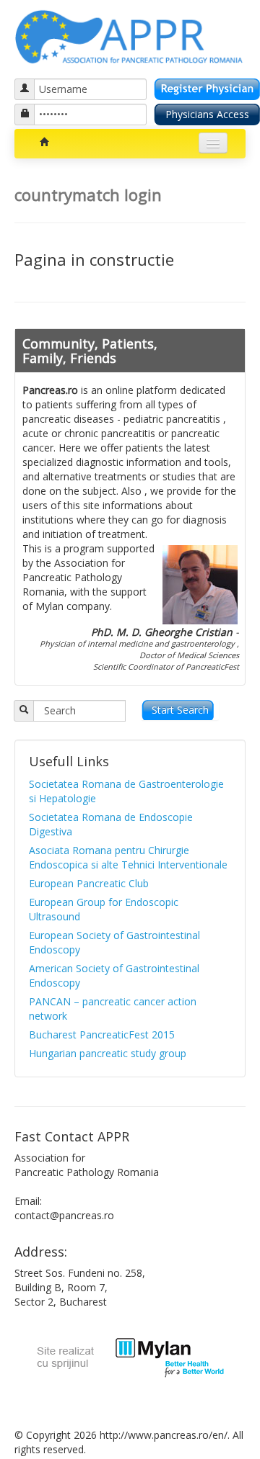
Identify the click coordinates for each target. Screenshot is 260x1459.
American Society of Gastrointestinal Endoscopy (114, 975)
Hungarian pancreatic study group (107, 1053)
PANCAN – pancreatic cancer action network (112, 1009)
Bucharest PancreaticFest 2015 (102, 1034)
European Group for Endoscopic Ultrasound (103, 909)
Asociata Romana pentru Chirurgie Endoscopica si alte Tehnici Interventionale (128, 857)
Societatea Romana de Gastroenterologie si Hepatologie (126, 791)
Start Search (180, 710)
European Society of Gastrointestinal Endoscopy (114, 942)
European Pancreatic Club (89, 883)
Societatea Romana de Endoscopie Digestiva (111, 824)
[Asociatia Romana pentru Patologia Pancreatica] (130, 34)
